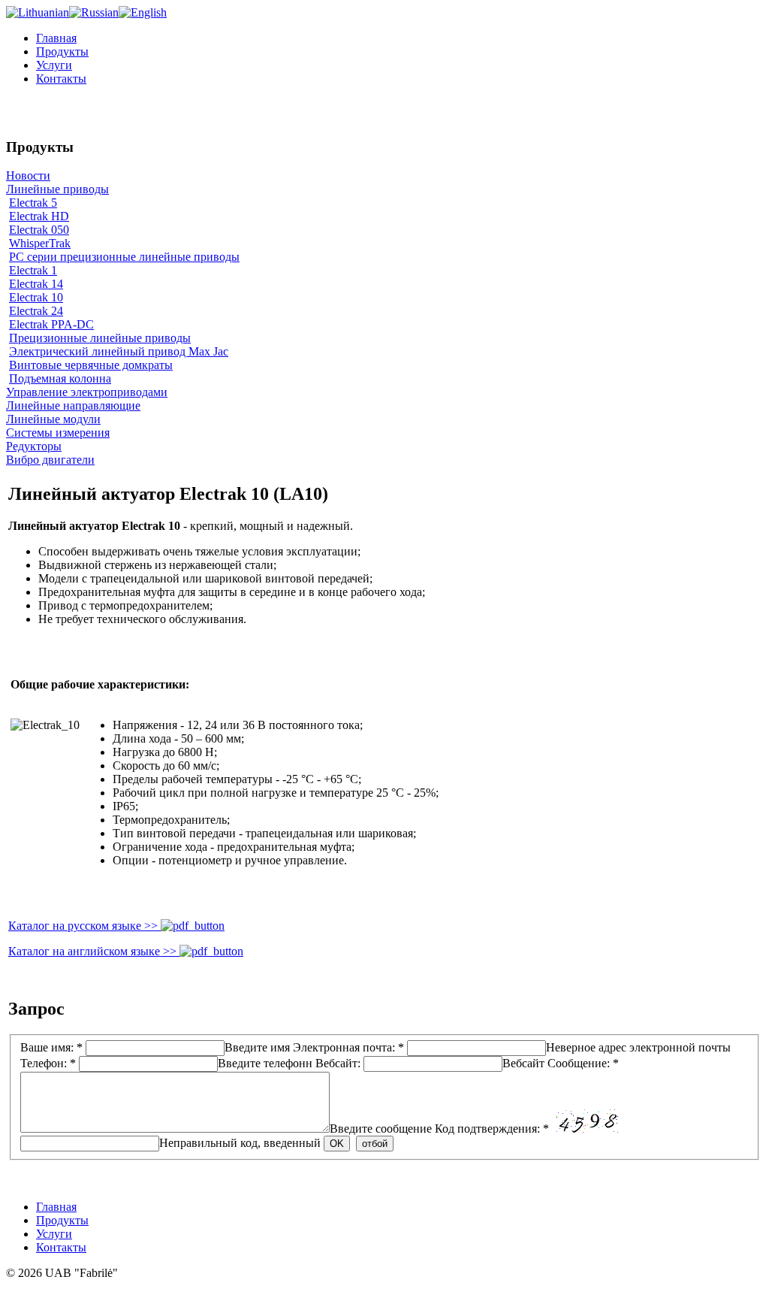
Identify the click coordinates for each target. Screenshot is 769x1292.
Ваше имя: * (155, 1047)
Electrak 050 (39, 229)
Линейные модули (53, 419)
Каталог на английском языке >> (93, 951)
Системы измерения (58, 432)
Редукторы (34, 446)
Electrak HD (39, 216)
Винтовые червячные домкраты (91, 365)
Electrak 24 (36, 310)
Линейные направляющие (73, 405)
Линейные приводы (57, 189)
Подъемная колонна (60, 378)
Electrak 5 (33, 202)
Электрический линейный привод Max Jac (118, 351)
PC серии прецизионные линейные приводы (124, 256)
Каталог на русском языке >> (84, 925)
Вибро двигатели (50, 459)
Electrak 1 (33, 270)
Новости (28, 175)
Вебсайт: (429, 1063)
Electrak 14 (36, 283)
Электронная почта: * (512, 1047)
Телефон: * (166, 1063)
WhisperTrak (40, 243)
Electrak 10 (36, 297)
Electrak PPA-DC (51, 324)
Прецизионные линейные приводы (100, 337)
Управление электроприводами (86, 392)
